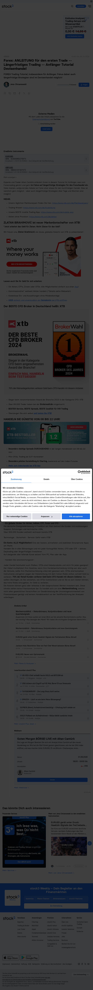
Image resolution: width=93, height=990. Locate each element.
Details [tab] (47, 479)
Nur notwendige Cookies (17, 516)
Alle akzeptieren (76, 516)
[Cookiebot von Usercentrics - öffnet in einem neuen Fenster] (79, 472)
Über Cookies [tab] (77, 479)
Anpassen (45, 516)
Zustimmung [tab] (16, 479)
